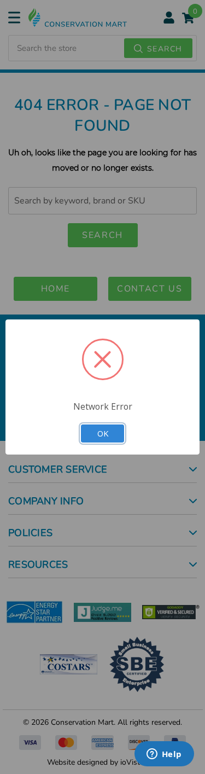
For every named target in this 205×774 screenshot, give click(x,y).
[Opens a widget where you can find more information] (164, 755)
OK (102, 433)
